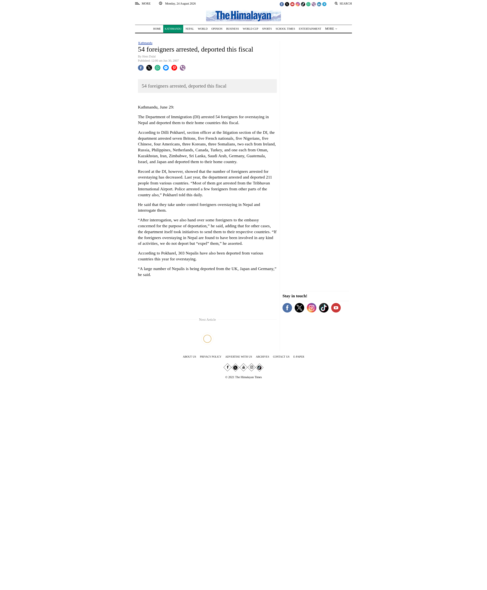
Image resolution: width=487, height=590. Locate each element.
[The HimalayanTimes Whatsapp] (308, 4)
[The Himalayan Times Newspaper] (243, 15)
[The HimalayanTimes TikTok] (303, 4)
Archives (262, 356)
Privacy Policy (210, 356)
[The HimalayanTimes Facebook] (282, 4)
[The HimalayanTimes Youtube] (292, 4)
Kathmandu (145, 43)
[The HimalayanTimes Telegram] (324, 4)
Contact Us (281, 356)
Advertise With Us (238, 356)
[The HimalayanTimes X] (287, 4)
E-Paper (298, 356)
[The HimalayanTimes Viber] (314, 4)
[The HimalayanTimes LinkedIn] (319, 4)
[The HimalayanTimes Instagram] (298, 4)
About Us (189, 356)
